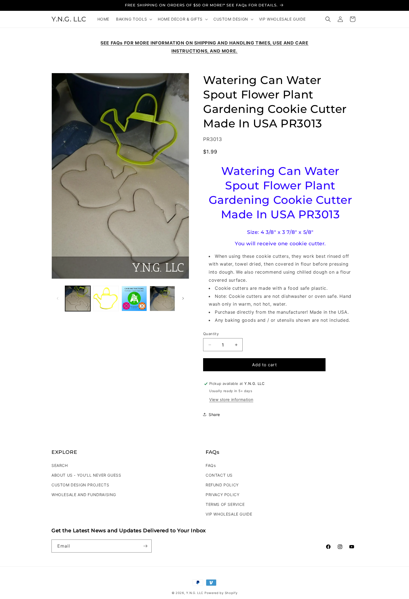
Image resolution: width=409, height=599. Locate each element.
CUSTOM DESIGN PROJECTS (80, 484)
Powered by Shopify (221, 593)
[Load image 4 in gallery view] (162, 298)
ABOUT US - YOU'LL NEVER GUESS (86, 475)
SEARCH (59, 465)
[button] (133, 19)
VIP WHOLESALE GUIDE (229, 514)
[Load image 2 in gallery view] (106, 298)
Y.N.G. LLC (194, 593)
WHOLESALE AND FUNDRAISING (83, 494)
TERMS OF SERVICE (225, 504)
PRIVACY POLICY (222, 494)
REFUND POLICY (222, 484)
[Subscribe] (145, 546)
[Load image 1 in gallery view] (77, 298)
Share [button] (214, 414)
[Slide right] (183, 298)
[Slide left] (57, 298)
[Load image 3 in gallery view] (134, 298)
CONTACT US (219, 475)
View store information (231, 399)
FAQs (211, 465)
